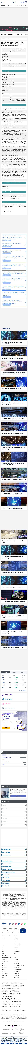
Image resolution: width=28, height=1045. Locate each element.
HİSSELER (7, 703)
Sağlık (15, 937)
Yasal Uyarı (23, 1010)
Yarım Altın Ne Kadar (7, 869)
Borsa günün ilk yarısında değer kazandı (11, 388)
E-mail (15, 949)
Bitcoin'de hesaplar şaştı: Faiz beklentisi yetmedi (13, 601)
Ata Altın (10, 991)
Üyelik (11, 1010)
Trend (3, 947)
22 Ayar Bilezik (5, 995)
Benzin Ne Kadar (6, 852)
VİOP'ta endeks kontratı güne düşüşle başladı (12, 508)
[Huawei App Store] (16, 930)
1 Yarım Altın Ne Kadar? (7, 996)
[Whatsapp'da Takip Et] (25, 924)
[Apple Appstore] (10, 930)
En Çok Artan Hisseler (6, 1003)
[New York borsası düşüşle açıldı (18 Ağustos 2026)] (14, 473)
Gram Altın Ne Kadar (7, 863)
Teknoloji (16, 935)
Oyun (15, 957)
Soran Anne (16, 961)
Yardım (7, 1010)
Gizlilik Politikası (17, 1010)
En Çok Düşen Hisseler (16, 1001)
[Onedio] (5, 1033)
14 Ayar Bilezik (12, 993)
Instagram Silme (17, 971)
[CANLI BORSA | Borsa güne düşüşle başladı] (14, 487)
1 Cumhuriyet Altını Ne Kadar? (8, 998)
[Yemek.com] (22, 1033)
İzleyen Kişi (22, 755)
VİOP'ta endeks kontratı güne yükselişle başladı (13, 587)
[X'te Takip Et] (13, 924)
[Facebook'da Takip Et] (10, 924)
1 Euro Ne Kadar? (15, 999)
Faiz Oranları (17, 1006)
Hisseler (3, 963)
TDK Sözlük (16, 973)
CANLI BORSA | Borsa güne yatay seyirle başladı (13, 418)
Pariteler (10, 1006)
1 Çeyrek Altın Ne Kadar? (15, 995)
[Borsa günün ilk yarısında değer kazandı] (14, 382)
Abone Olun (18, 796)
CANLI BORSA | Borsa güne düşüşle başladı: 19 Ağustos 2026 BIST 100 (13, 464)
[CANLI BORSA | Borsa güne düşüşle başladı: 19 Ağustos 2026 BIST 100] (14, 457)
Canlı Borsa (3, 34)
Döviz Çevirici (6, 801)
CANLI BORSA (8, 699)
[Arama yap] (21, 2)
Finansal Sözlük (5, 961)
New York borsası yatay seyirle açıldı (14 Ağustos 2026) (13, 616)
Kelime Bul (16, 959)
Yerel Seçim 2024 (14, 990)
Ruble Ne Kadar (6, 886)
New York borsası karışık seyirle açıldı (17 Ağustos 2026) (13, 541)
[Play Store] (5, 930)
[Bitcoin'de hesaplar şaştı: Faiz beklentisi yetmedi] (14, 595)
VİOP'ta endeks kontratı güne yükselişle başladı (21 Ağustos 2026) (13, 403)
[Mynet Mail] (26, 2)
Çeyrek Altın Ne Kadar (7, 861)
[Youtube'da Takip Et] (22, 924)
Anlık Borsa (16, 5)
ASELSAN (3, 759)
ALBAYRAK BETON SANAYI (6, 757)
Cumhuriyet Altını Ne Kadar (8, 872)
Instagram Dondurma (18, 969)
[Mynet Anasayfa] (14, 2)
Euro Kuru (4, 971)
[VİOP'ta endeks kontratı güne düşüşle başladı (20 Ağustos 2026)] (14, 441)
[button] (4, 2)
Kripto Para (4, 965)
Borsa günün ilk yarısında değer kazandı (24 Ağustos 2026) (12, 343)
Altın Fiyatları (4, 967)
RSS (13, 1012)
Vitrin (15, 941)
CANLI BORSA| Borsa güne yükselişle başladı (12, 358)
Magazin (3, 945)
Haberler (3, 937)
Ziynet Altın (4, 993)
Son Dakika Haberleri (6, 935)
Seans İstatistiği (18, 34)
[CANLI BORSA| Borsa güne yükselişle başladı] (14, 351)
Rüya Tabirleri (5, 973)
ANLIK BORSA (8, 695)
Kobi (15, 953)
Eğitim (3, 949)
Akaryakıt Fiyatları (6, 849)
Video (3, 953)
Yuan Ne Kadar (5, 883)
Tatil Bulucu (16, 963)
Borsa (11, 5)
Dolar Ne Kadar (5, 874)
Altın (26, 5)
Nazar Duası (16, 977)
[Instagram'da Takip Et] (16, 924)
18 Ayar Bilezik (20, 993)
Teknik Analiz (10, 34)
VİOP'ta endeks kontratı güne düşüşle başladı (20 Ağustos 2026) (13, 448)
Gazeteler (16, 947)
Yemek (3, 941)
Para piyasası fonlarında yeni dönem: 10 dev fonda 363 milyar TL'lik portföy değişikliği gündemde (14, 373)
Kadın (3, 943)
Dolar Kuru (4, 969)
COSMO (3, 682)
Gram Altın (4, 991)
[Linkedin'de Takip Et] (19, 924)
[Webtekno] (13, 1033)
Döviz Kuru (4, 1006)
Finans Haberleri (5, 990)
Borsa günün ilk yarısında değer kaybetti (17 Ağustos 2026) (12, 557)
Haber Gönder (23, 930)
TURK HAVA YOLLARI (5, 762)
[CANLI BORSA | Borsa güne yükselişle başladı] (14, 426)
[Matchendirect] (15, 1029)
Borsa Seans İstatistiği (6, 957)
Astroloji (16, 939)
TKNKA (3, 685)
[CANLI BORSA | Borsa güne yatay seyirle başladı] (14, 412)
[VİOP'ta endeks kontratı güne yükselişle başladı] (14, 580)
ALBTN (3, 677)
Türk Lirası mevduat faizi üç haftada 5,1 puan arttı (12, 982)
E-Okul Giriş (16, 967)
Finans (3, 939)
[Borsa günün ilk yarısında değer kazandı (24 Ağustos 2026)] (14, 335)
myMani (15, 955)
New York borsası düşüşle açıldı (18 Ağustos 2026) (14, 479)
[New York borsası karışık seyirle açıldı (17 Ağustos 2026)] (14, 534)
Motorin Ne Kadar (6, 855)
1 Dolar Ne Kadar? (6, 999)
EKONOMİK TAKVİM (10, 708)
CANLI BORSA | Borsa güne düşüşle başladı (12, 493)
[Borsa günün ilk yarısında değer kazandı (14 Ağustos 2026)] (14, 625)
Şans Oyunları (17, 951)
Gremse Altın (17, 991)
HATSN (3, 679)
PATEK (3, 687)
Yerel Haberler (5, 955)
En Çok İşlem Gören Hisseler (8, 1004)
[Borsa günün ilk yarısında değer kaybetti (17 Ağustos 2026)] (14, 550)
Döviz (22, 5)
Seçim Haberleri (17, 943)
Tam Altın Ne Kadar (6, 866)
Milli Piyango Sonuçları (19, 965)
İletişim (3, 1010)
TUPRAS (3, 764)
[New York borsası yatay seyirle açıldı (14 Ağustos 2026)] (14, 609)
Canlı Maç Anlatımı (18, 945)
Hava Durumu (4, 975)
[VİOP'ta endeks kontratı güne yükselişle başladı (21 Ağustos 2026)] (14, 396)
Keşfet (3, 977)
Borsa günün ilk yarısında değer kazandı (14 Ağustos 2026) (12, 632)
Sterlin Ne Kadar (6, 880)
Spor (3, 951)
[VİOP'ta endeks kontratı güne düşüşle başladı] (14, 501)
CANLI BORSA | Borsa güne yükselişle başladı (12, 433)
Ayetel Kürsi (16, 975)
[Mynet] (22, 1029)
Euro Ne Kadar (5, 877)
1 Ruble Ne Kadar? (6, 1001)
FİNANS (3, 5)
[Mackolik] (7, 1029)
